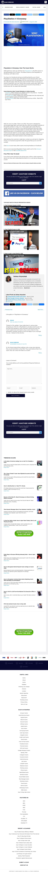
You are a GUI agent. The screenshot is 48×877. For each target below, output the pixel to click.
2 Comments (6, 21)
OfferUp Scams (24, 724)
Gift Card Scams (24, 748)
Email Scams (24, 739)
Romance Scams (24, 774)
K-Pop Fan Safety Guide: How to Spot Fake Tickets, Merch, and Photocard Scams (20, 521)
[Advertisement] (24, 57)
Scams (24, 682)
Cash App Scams (24, 732)
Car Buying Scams (24, 730)
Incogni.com (9, 95)
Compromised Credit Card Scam (16, 296)
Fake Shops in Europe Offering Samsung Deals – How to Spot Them (19, 555)
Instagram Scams (24, 754)
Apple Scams (24, 726)
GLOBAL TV (24, 818)
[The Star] (40, 657)
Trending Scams (24, 699)
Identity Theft (24, 752)
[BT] (36, 657)
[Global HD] (20, 657)
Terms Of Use (24, 704)
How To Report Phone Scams (24, 838)
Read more (27, 287)
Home (24, 677)
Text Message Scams (24, 779)
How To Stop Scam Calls (24, 840)
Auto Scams (24, 728)
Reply (40, 335)
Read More (6, 467)
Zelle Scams (24, 790)
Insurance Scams (24, 757)
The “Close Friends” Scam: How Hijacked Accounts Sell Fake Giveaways (19, 474)
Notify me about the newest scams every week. (21, 392)
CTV (24, 816)
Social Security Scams (24, 715)
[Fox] (4, 657)
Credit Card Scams (24, 737)
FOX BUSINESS (24, 814)
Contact (24, 691)
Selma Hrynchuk (20, 276)
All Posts (9, 301)
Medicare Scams (24, 765)
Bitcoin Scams (24, 719)
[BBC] (44, 657)
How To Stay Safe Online (24, 792)
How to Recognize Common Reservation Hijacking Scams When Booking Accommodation (18, 580)
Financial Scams (24, 746)
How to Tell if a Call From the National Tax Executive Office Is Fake (20, 592)
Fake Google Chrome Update (15, 298)
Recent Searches (24, 693)
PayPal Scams (24, 717)
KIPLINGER (24, 820)
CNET (24, 805)
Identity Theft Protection (24, 855)
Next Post (41, 309)
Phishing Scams (24, 768)
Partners (24, 688)
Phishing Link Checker (24, 686)
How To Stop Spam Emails (24, 836)
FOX (24, 809)
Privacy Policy (24, 702)
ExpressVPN (9, 98)
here (8, 145)
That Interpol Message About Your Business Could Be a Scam (19, 509)
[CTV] (16, 657)
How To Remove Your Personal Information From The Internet (24, 833)
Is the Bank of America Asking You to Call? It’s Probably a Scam (18, 462)
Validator (24, 684)
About (24, 680)
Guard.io (8, 92)
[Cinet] (8, 657)
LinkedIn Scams (24, 763)
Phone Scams (24, 770)
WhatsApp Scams (24, 787)
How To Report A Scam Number (24, 844)
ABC (24, 801)
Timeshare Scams (24, 781)
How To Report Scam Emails (24, 849)
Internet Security (24, 759)
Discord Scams (24, 721)
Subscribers (24, 695)
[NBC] (32, 657)
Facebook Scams (24, 743)
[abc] (28, 657)
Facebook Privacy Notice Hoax (16, 299)
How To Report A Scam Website (24, 847)
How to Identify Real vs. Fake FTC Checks (14, 485)
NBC (24, 807)
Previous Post (8, 309)
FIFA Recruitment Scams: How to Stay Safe (15, 603)
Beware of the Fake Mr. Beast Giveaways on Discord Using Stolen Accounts (19, 497)
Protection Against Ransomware (24, 858)
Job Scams (24, 761)
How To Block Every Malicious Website (24, 831)
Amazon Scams (24, 713)
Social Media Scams (24, 776)
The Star (24, 812)
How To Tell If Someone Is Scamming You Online (24, 851)
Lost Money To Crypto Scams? (24, 853)
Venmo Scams (24, 785)
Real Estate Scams (24, 772)
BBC (24, 803)
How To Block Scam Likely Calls (24, 842)
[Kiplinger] (12, 657)
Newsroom (24, 697)
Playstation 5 (28, 70)
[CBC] (24, 657)
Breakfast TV (24, 822)
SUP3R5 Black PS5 (21, 150)
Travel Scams (24, 783)
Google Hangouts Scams (24, 750)
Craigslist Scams (24, 735)
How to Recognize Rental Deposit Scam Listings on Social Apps (19, 567)
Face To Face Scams (24, 741)
